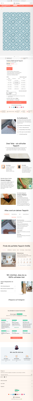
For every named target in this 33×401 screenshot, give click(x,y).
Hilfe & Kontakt (4, 380)
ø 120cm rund (16, 88)
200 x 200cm (23, 82)
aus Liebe (3, 383)
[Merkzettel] (30, 3)
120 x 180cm (23, 80)
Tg (7, 69)
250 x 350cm (10, 86)
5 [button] (18, 56)
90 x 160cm (16, 80)
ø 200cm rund (23, 88)
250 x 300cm (23, 84)
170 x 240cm (16, 82)
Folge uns (3, 370)
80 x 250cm (23, 86)
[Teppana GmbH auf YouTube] (4, 377)
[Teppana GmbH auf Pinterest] (6, 377)
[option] (16, 31)
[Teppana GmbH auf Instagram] (1, 377)
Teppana (2, 386)
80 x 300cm (10, 88)
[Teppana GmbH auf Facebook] (2, 377)
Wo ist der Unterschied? (23, 90)
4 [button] (17, 56)
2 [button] (15, 56)
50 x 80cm (9, 80)
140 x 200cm (10, 82)
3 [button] (16, 56)
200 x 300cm (10, 84)
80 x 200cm (16, 86)
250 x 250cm (16, 84)
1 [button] (14, 56)
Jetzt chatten (6, 358)
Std (8, 69)
